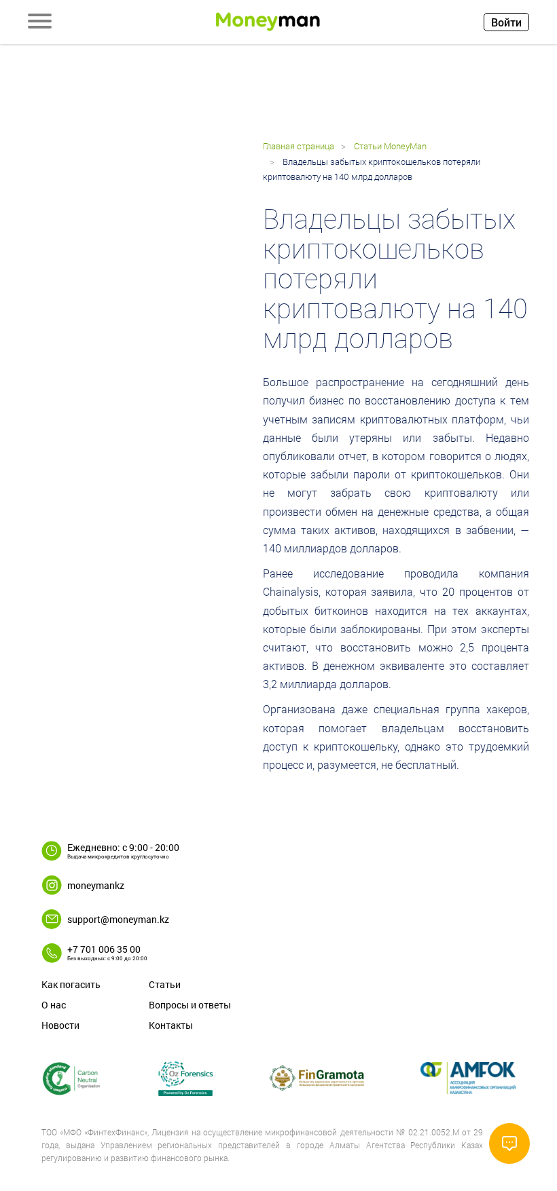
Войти (506, 22)
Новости (60, 1025)
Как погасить (71, 984)
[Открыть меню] (40, 22)
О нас (53, 1004)
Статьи (165, 984)
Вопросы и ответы (190, 1004)
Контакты (171, 1025)
